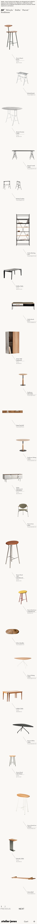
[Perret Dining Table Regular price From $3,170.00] (23, 662)
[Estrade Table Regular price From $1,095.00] (12, 845)
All (3, 10)
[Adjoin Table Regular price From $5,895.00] (12, 695)
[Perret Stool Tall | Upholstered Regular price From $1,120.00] (12, 553)
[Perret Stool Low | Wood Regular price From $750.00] (23, 802)
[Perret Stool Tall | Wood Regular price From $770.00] (12, 760)
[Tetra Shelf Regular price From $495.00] (23, 877)
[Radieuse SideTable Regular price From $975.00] (23, 379)
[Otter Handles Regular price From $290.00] (12, 629)
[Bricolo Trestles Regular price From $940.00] (12, 185)
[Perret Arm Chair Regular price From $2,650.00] (23, 510)
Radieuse (6, 12)
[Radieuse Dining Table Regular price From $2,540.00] (23, 444)
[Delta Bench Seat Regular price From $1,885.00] (23, 305)
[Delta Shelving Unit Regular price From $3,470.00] (23, 229)
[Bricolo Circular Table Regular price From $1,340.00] (12, 115)
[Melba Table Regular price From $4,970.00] (12, 272)
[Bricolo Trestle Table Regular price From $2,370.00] (23, 152)
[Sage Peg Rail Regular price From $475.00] (12, 412)
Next (21, 909)
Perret (25, 10)
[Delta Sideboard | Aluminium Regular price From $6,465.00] (12, 477)
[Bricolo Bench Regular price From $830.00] (23, 78)
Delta (18, 10)
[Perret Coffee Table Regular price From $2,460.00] (23, 727)
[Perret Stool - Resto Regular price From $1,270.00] (12, 36)
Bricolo (10, 10)
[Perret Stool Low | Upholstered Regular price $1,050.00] (23, 597)
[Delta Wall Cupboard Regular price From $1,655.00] (12, 342)
